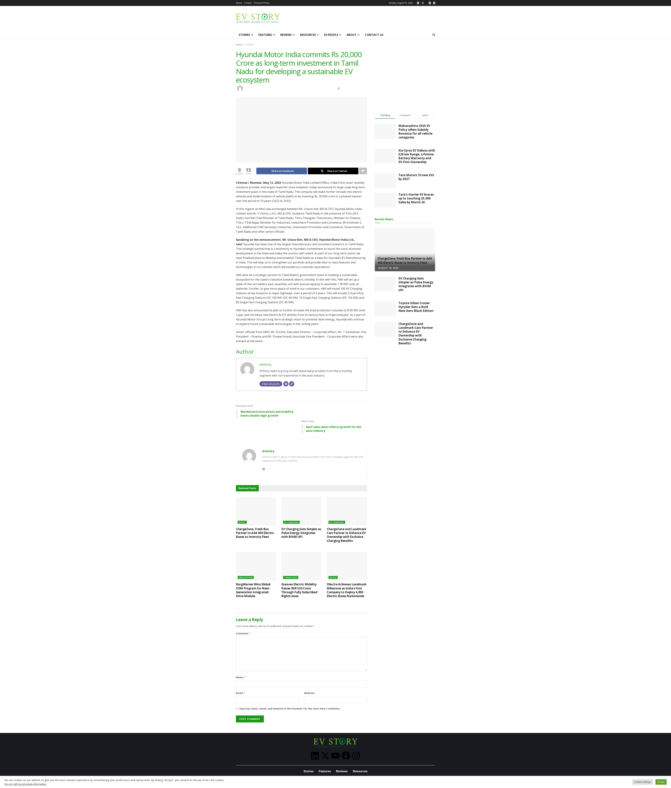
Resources (360, 771)
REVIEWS (286, 35)
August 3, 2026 (291, 601)
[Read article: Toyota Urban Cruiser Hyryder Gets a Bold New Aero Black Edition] (385, 308)
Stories (308, 771)
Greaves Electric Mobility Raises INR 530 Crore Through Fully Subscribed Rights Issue (299, 590)
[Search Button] (433, 34)
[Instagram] (356, 755)
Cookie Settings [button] (642, 781)
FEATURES (265, 35)
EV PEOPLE (331, 35)
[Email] (285, 383)
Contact (248, 2)
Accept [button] (661, 781)
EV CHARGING (291, 522)
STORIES (244, 35)
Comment (243, 633)
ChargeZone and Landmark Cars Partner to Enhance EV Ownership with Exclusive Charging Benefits (346, 535)
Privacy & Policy (261, 2)
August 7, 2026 (245, 601)
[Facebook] (345, 755)
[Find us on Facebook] (430, 3)
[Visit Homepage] (258, 18)
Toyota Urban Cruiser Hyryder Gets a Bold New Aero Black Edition (415, 307)
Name (241, 677)
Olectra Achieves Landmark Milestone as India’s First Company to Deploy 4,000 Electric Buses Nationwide (346, 590)
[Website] (291, 383)
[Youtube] (335, 755)
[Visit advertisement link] (405, 75)
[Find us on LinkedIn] (434, 3)
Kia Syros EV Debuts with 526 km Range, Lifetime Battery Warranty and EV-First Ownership (416, 156)
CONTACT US (374, 35)
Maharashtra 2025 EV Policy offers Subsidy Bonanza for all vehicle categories (415, 131)
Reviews (342, 771)
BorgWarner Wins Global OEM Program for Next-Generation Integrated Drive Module (253, 590)
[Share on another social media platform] (363, 171)
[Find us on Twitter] (422, 3)
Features (325, 771)
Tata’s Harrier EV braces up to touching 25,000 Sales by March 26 (416, 198)
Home (239, 44)
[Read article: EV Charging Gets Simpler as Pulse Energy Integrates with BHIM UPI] (301, 511)
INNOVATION (246, 577)
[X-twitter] (325, 755)
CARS (298, 87)
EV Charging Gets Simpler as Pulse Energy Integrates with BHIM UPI (301, 533)
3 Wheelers (290, 577)
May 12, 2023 (273, 87)
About (239, 2)
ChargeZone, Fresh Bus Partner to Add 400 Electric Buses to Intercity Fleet (255, 533)
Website (309, 693)
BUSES (242, 522)
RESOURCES (308, 35)
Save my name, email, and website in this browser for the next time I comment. (289, 708)
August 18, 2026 (246, 542)
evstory (255, 88)
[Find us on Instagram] (418, 3)
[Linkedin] (315, 755)
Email (240, 693)
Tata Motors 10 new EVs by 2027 (416, 177)
